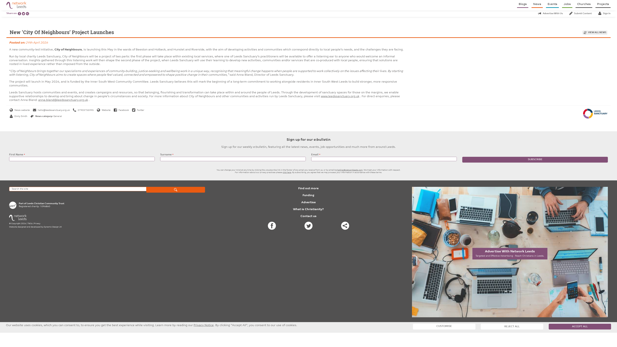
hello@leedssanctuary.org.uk (54, 110)
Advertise (308, 202)
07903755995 (86, 110)
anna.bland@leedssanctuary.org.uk (63, 100)
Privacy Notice (204, 325)
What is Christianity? (308, 209)
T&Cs (29, 224)
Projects (603, 4)
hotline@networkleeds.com (350, 170)
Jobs (567, 4)
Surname (166, 154)
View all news (597, 32)
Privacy (37, 224)
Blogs (523, 4)
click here (287, 173)
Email (314, 154)
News (537, 4)
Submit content (583, 13)
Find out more (308, 188)
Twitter (140, 110)
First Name (16, 154)
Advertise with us (553, 13)
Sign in (607, 13)
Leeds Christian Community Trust (45, 203)
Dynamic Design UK (53, 227)
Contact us (308, 216)
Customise (444, 326)
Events (552, 4)
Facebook (124, 110)
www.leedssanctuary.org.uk (340, 96)
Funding (308, 195)
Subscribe (535, 159)
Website (106, 110)
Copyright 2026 (18, 224)
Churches (584, 4)
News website (22, 110)
